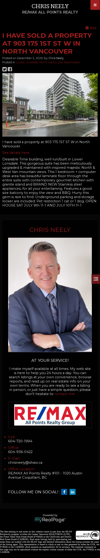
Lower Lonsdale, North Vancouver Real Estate (48, 62)
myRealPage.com (50, 520)
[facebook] (65, 492)
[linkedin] (74, 492)
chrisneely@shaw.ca (25, 462)
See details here (15, 153)
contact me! (64, 394)
